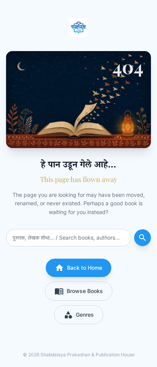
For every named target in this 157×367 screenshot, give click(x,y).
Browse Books (78, 291)
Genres (79, 314)
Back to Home (78, 267)
